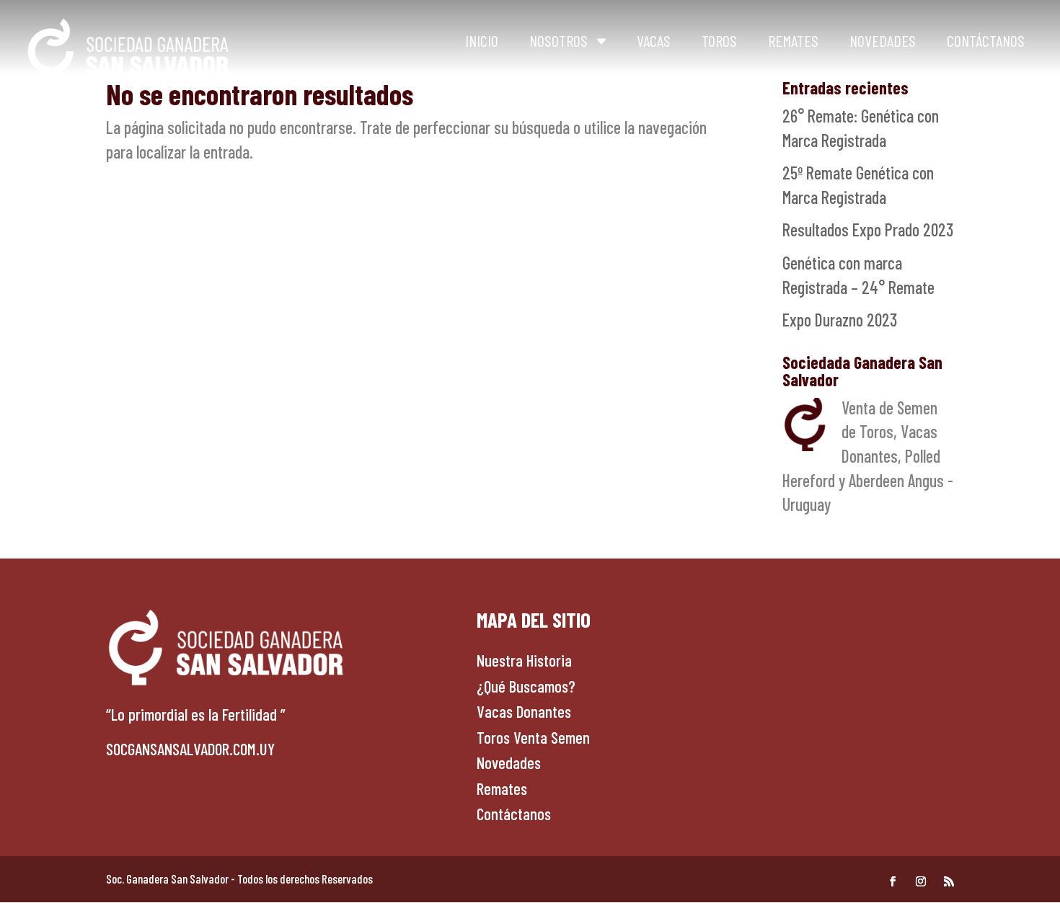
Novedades (882, 40)
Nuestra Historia (524, 660)
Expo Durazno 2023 (839, 319)
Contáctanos (986, 40)
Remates (793, 40)
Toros (719, 40)
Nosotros (558, 40)
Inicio (481, 40)
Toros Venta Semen (533, 737)
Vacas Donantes (524, 711)
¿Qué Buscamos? (526, 686)
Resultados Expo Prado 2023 (867, 229)
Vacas (654, 40)
